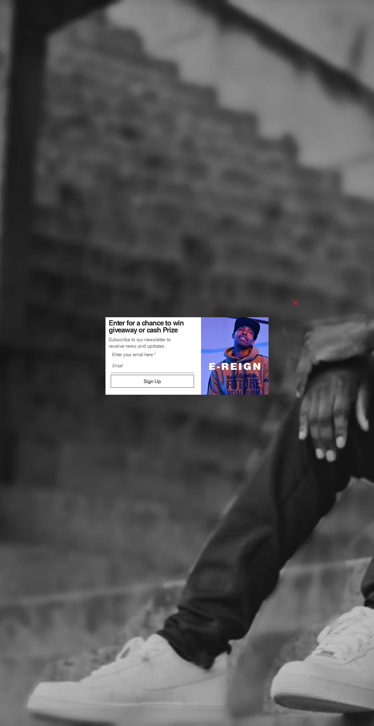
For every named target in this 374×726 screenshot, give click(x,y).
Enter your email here (132, 354)
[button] (295, 302)
